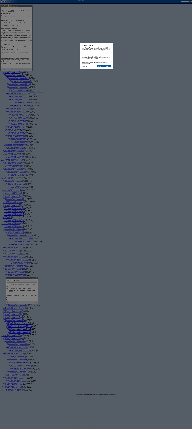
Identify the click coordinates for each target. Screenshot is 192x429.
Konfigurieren (85, 66)
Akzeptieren (107, 66)
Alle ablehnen (100, 66)
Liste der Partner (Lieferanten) (86, 63)
